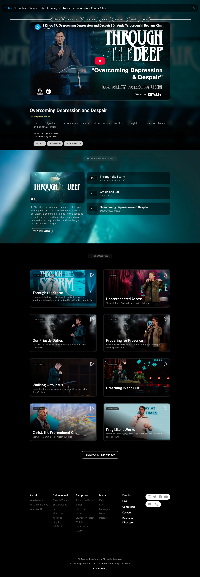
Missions (57, 518)
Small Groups (60, 504)
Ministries (58, 513)
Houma (80, 513)
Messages (104, 509)
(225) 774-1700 (97, 563)
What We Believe (39, 504)
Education (120, 19)
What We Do (36, 509)
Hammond (81, 509)
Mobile (79, 522)
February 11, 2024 (48, 136)
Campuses (90, 19)
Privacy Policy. (98, 8)
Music (102, 513)
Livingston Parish (85, 518)
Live (101, 504)
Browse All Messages (100, 455)
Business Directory (128, 520)
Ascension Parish (85, 500)
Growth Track (60, 500)
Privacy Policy (100, 568)
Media (134, 19)
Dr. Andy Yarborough (40, 116)
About (57, 19)
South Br (80, 531)
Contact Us (128, 507)
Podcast (103, 518)
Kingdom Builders (57, 524)
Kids (101, 500)
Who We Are (36, 500)
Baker (79, 504)
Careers (127, 512)
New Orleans (83, 526)
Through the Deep (49, 133)
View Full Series (41, 231)
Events (105, 19)
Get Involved (72, 19)
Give (145, 19)
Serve (56, 509)
